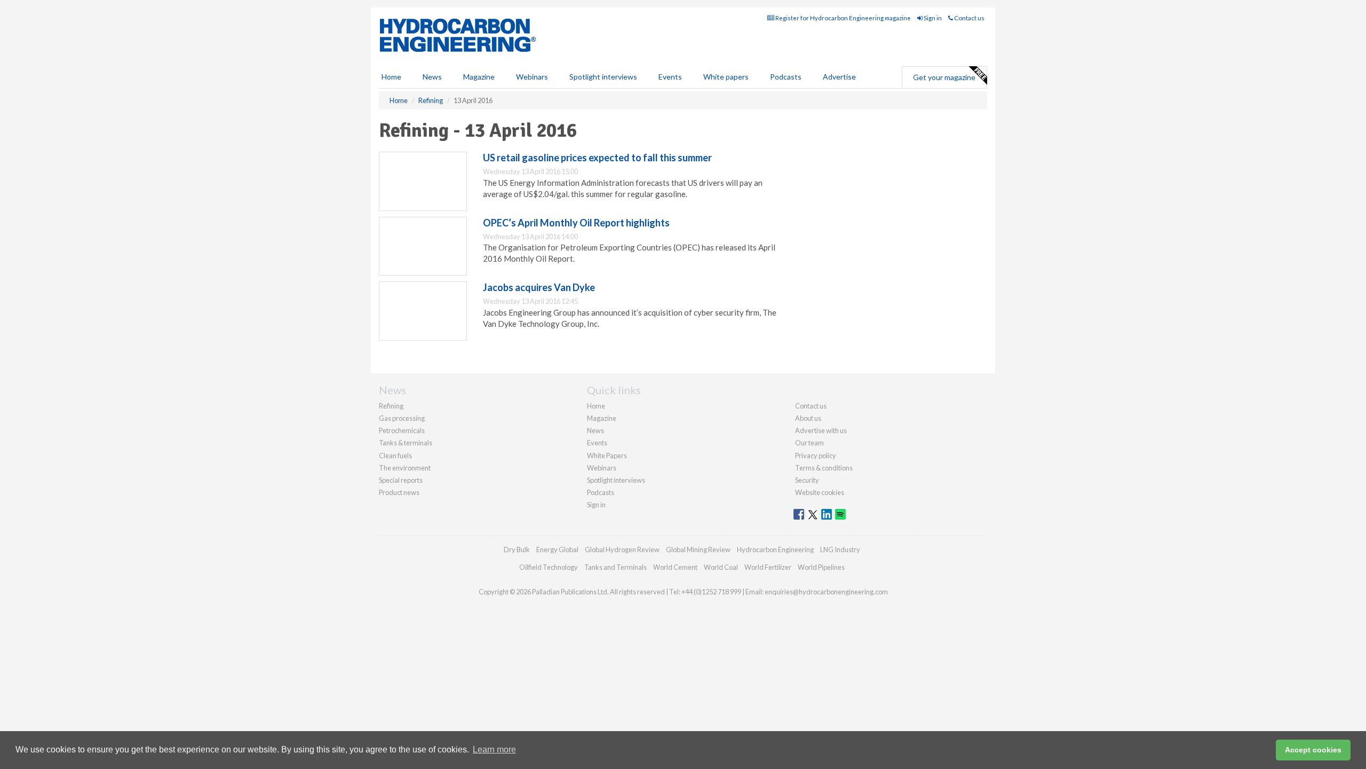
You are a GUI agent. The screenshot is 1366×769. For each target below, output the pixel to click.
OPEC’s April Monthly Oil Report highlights (576, 223)
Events (670, 76)
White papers (726, 76)
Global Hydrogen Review (622, 549)
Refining (391, 406)
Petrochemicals (402, 430)
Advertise (839, 76)
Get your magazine (944, 77)
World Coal (721, 567)
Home (391, 76)
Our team (809, 442)
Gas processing (402, 418)
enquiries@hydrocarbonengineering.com (826, 591)
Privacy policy (815, 455)
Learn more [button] (494, 749)
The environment (405, 468)
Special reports (401, 480)
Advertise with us (821, 430)
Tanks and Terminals (615, 567)
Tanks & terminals (405, 442)
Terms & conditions (824, 468)
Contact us (968, 17)
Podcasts (785, 76)
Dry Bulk (517, 549)
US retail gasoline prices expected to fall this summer (597, 157)
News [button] (432, 76)
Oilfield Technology (548, 567)
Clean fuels (395, 455)
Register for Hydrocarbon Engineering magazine (842, 17)
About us (808, 418)
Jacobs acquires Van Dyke (539, 287)
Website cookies (819, 492)
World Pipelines (821, 567)
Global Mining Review (698, 549)
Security (807, 480)
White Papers (607, 455)
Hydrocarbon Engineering (775, 549)
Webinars (532, 76)
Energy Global (557, 549)
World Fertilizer (767, 567)
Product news (399, 492)
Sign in (932, 17)
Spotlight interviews (603, 76)
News (595, 430)
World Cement (675, 567)
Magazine (479, 76)
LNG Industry (840, 549)
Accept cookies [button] (1313, 750)
